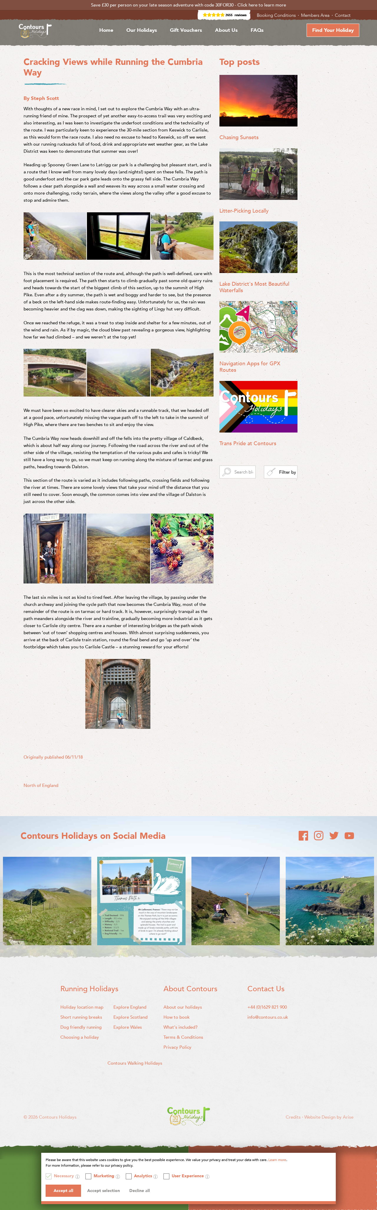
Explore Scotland (130, 1017)
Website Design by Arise (328, 1117)
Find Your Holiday (333, 30)
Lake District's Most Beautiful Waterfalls (254, 287)
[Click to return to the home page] (35, 32)
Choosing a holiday (79, 1037)
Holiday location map (81, 1007)
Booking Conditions (277, 15)
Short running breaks (81, 1017)
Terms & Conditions (183, 1037)
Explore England (129, 1007)
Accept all (63, 1190)
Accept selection (103, 1190)
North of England (41, 785)
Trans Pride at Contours (247, 443)
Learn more (277, 1160)
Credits (294, 1117)
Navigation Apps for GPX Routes (249, 367)
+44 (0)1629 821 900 (267, 1007)
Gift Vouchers (186, 30)
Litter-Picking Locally (244, 211)
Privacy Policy (177, 1047)
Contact (343, 15)
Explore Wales (127, 1027)
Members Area (316, 15)
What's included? (180, 1027)
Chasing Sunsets (239, 137)
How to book (176, 1017)
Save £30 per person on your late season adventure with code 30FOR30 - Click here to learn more (188, 5)
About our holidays (182, 1007)
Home (106, 30)
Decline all (139, 1190)
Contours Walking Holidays (135, 1063)
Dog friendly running (81, 1027)
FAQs (257, 30)
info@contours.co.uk (267, 1017)
